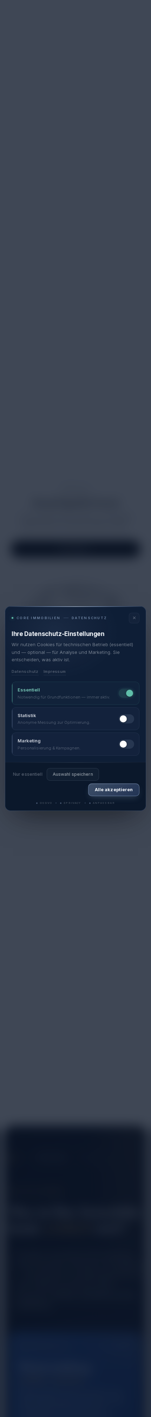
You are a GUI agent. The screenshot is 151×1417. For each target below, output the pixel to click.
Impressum (55, 671)
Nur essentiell (27, 774)
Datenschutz (25, 671)
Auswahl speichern (73, 774)
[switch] (126, 693)
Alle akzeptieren (114, 789)
